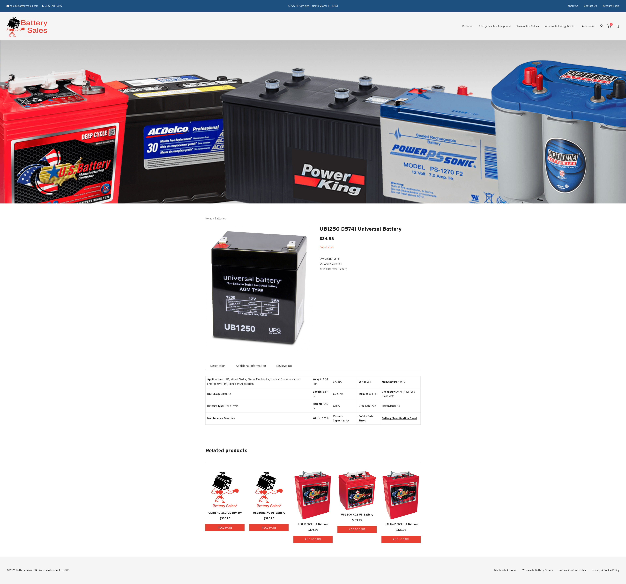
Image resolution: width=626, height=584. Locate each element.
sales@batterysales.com (24, 5)
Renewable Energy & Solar (560, 26)
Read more (225, 527)
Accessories (588, 26)
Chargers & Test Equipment (495, 26)
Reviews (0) (284, 365)
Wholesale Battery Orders (537, 570)
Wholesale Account (505, 570)
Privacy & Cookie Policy (605, 570)
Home (208, 218)
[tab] (217, 366)
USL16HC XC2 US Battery (401, 524)
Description (217, 365)
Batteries (467, 26)
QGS (66, 570)
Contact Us (590, 5)
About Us (572, 5)
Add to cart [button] (313, 539)
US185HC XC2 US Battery (225, 512)
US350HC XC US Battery (269, 512)
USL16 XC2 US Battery (313, 524)
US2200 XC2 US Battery (357, 514)
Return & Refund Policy (572, 570)
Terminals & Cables (528, 26)
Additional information (251, 365)
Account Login (611, 5)
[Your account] (601, 26)
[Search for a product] (617, 26)
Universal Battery (337, 269)
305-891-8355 (53, 5)
